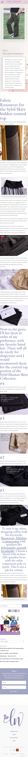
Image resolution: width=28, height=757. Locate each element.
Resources (20, 122)
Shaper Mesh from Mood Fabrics (9, 422)
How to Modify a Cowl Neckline (9, 653)
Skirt (24, 122)
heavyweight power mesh (17, 292)
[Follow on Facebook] (9, 611)
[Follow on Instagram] (15, 611)
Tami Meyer (5, 122)
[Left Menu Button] (5, 2)
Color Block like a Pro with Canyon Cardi (11, 659)
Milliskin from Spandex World (8, 461)
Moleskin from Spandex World (8, 387)
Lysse (20, 164)
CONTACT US (14, 731)
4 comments (10, 124)
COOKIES (21, 754)
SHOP (14, 734)
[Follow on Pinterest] (18, 611)
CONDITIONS (13, 754)
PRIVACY (6, 754)
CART (14, 741)
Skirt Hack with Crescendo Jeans (9, 661)
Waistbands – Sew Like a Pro (8, 656)
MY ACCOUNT (14, 737)
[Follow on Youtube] (17, 750)
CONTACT (22, 756)
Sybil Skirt (3, 124)
